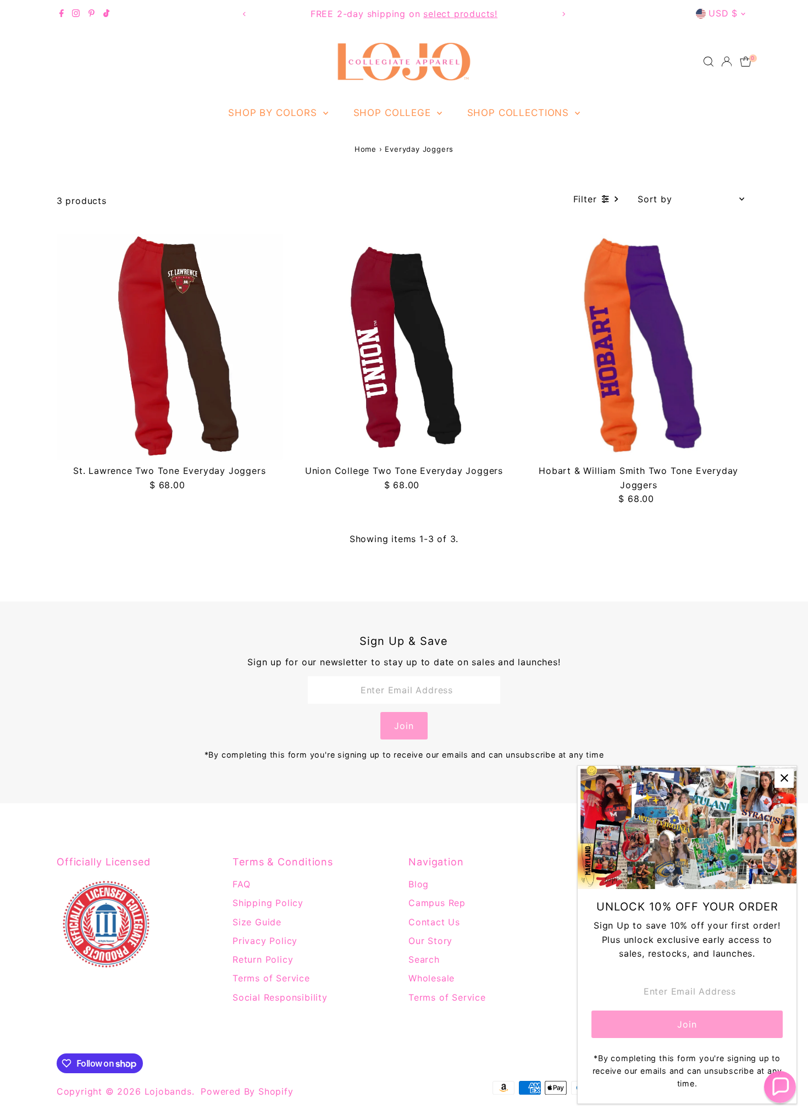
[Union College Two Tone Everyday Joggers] (404, 347)
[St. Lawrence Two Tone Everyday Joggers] (170, 347)
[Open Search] (708, 62)
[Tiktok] (106, 14)
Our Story (430, 940)
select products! (460, 13)
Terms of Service (271, 978)
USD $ (723, 13)
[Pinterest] (91, 14)
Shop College (393, 112)
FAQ (241, 884)
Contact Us (434, 922)
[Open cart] (745, 62)
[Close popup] (784, 778)
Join (403, 725)
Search (424, 959)
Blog (418, 884)
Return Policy (263, 959)
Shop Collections (519, 112)
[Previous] (245, 14)
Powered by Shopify (247, 1091)
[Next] (563, 14)
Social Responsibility (280, 997)
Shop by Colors (274, 112)
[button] (780, 1087)
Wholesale (431, 978)
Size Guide (257, 922)
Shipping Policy (268, 902)
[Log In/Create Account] (727, 62)
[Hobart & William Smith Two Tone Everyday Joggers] (638, 347)
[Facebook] (62, 14)
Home (366, 149)
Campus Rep (437, 902)
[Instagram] (75, 14)
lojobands (168, 1091)
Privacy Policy (265, 940)
